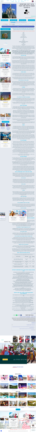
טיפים (32, 313)
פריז (18, 429)
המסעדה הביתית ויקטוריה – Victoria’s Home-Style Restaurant (2, 118)
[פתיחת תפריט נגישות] (1, 430)
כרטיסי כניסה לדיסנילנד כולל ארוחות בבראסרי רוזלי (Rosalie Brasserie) (8, 128)
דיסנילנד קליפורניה (12, 429)
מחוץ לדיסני (22, 1)
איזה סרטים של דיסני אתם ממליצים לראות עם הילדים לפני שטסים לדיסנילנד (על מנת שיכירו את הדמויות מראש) (23, 327)
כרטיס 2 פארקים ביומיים (31, 389)
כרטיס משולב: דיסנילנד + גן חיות (4, 389)
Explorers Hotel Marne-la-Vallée (13, 398)
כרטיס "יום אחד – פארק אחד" (4, 381)
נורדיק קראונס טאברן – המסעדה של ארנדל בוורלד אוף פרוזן (7, 422)
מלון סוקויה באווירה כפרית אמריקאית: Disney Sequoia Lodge (32, 407)
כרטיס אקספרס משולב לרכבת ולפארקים (22, 389)
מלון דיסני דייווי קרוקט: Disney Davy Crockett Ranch (4, 399)
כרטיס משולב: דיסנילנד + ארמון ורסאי (23, 381)
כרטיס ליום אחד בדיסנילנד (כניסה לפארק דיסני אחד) (3, 128)
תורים (13, 0)
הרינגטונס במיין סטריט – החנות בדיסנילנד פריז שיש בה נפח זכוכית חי (2, 422)
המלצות (8, 0)
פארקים (25, 0)
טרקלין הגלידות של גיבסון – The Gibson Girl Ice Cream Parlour (8, 118)
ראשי (28, 0)
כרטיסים (22, 0)
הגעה (15, 0)
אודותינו (25, 429)
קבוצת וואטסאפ (21, 420)
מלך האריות (32, 329)
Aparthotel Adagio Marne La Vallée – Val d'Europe (22, 407)
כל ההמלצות (33, 322)
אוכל (11, 0)
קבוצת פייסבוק (24, 420)
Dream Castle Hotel (31, 398)
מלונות (19, 0)
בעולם (16, 1)
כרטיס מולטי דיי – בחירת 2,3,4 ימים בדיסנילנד (31, 381)
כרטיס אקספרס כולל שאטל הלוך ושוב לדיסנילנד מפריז (13, 389)
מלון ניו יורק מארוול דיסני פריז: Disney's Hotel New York (22, 399)
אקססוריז (13, 1)
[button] (35, 1)
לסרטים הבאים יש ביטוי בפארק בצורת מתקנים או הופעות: (26, 328)
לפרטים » (8, 130)
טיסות (18, 1)
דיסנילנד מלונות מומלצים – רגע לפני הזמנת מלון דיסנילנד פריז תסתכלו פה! (13, 407)
